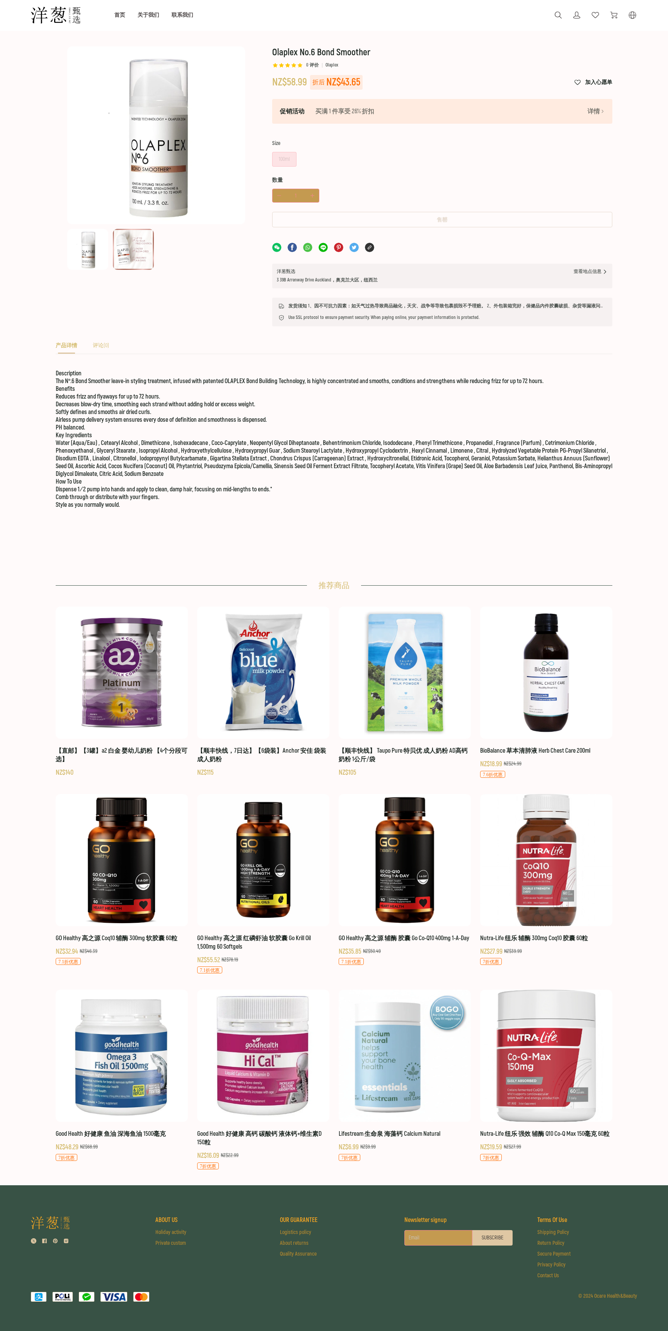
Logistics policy (295, 1232)
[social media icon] (33, 1242)
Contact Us (548, 1275)
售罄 (442, 219)
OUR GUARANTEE (298, 1220)
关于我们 (148, 15)
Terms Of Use (552, 1220)
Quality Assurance (298, 1254)
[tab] (66, 348)
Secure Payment (554, 1254)
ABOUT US (166, 1220)
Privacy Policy (551, 1264)
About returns (294, 1243)
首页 (119, 15)
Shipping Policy (553, 1232)
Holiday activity (170, 1232)
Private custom (170, 1243)
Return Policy (550, 1243)
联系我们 (182, 15)
